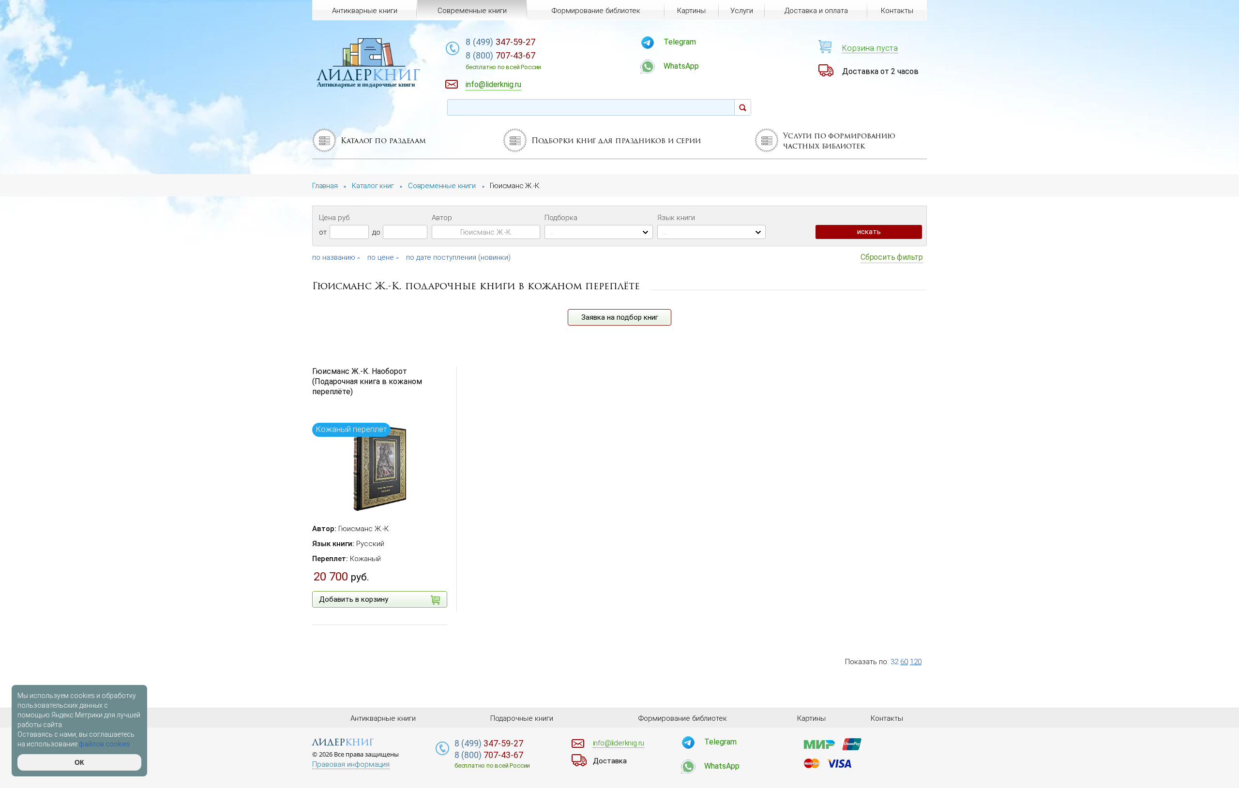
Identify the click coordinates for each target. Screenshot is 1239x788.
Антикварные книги (364, 10)
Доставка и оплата (816, 10)
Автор (442, 217)
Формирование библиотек (596, 10)
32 (894, 661)
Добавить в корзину (353, 599)
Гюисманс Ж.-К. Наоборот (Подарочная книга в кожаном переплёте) (367, 381)
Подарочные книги (521, 718)
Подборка (560, 217)
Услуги (741, 10)
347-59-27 (500, 42)
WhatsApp (681, 66)
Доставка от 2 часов (880, 71)
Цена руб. (335, 217)
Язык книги (676, 217)
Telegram (680, 41)
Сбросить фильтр (892, 257)
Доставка (610, 761)
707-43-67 (503, 60)
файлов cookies (104, 744)
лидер (368, 74)
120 (916, 661)
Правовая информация (351, 764)
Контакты (897, 10)
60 (904, 661)
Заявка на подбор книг (619, 317)
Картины (691, 10)
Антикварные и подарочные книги (366, 84)
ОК (79, 762)
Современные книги (472, 10)
